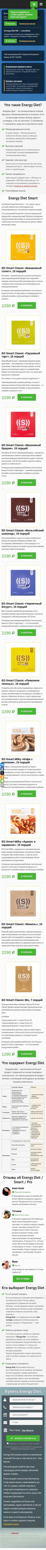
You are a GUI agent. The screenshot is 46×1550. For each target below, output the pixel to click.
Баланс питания (14, 81)
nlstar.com (15, 1533)
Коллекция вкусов (27, 23)
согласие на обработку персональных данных (26, 1448)
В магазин (10, 23)
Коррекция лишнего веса (19, 66)
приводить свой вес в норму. (26, 186)
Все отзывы (23, 1278)
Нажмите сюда (11, 1524)
